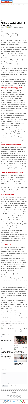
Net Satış (19, 331)
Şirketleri (3, 334)
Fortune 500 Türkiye (6, 331)
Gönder (5, 385)
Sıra (8, 334)
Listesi (13, 331)
